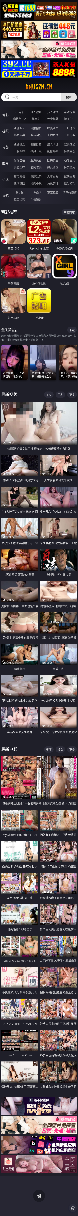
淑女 (60, 749)
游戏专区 (69, 112)
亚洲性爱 (19, 144)
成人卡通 (52, 144)
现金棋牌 (52, 119)
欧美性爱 (69, 144)
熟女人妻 (19, 135)
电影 (5, 147)
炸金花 (36, 119)
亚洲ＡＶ (19, 128)
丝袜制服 (36, 135)
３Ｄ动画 (69, 128)
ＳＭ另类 (69, 135)
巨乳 (60, 395)
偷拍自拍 (36, 144)
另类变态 (69, 151)
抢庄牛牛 (69, 119)
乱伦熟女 (52, 151)
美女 (49, 395)
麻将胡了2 (19, 119)
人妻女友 (52, 176)
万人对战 (52, 112)
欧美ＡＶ (52, 128)
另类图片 (69, 167)
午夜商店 (36, 192)
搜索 (69, 97)
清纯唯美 (36, 167)
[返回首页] (73, 1208)
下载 (72, 330)
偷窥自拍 (19, 160)
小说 (5, 179)
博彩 (5, 115)
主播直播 (52, 135)
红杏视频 (19, 199)
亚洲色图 (36, 160)
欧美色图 (52, 160)
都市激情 (19, 176)
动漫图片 (69, 160)
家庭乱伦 (36, 176)
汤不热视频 (70, 192)
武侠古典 (69, 176)
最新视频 (9, 394)
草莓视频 (52, 192)
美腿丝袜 (19, 167)
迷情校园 (19, 183)
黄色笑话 (52, 183)
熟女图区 (52, 167)
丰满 (49, 749)
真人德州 (36, 112)
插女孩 (19, 192)
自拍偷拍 (36, 128)
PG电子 (19, 112)
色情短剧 (36, 199)
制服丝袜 (19, 151)
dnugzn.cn (39, 87)
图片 (5, 163)
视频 (5, 131)
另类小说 (36, 183)
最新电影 (9, 749)
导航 (5, 195)
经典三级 (36, 151)
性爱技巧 (69, 183)
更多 (72, 395)
